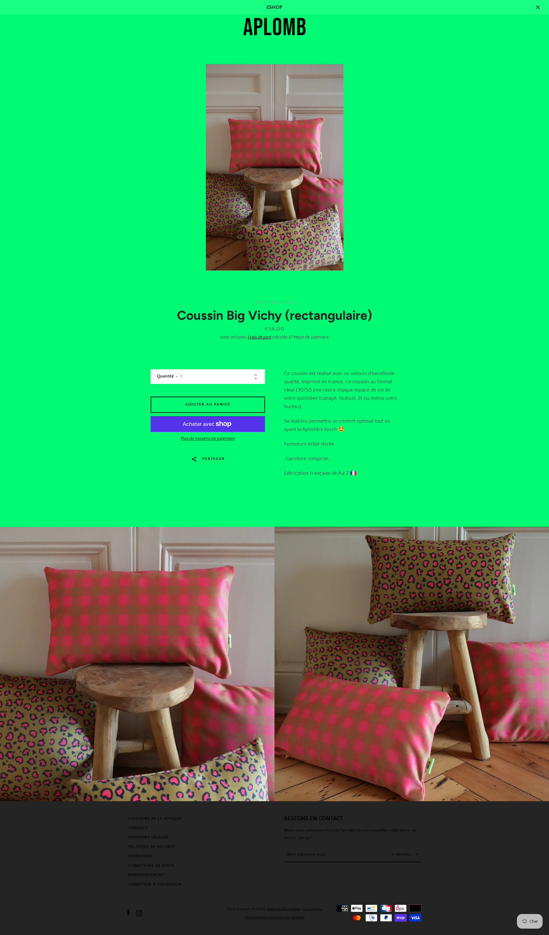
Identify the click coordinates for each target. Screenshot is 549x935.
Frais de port (259, 337)
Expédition (140, 856)
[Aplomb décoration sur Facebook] (128, 913)
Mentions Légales (148, 837)
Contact (137, 828)
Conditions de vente (151, 865)
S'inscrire (402, 855)
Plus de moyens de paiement (208, 438)
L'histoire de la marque (154, 818)
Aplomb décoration (284, 909)
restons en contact (313, 819)
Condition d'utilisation (155, 884)
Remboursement (146, 875)
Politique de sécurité (151, 847)
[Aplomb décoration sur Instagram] (139, 913)
